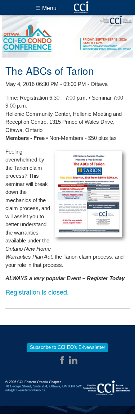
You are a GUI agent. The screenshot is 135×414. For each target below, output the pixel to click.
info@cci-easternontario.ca (25, 390)
